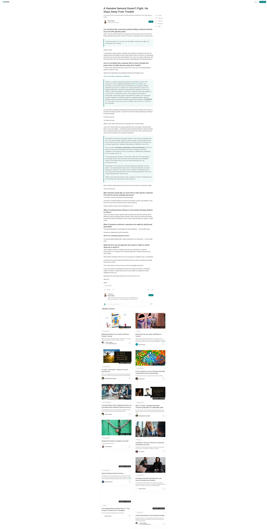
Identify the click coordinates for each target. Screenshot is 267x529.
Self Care (139, 331)
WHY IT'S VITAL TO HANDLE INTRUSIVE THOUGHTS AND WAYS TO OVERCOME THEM (149, 406)
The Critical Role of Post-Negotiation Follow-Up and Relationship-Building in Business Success (116, 406)
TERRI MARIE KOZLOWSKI (144, 416)
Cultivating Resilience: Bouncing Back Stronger (150, 515)
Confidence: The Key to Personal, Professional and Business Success (150, 443)
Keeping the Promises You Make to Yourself (115, 441)
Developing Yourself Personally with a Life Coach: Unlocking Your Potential (149, 479)
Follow (151, 21)
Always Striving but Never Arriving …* (113, 473)
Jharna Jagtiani (108, 414)
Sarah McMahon (108, 446)
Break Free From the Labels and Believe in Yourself (148, 335)
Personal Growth (108, 285)
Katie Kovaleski (142, 488)
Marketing (139, 439)
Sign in (256, 1)
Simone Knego (142, 344)
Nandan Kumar (108, 516)
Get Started (262, 1)
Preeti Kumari (142, 378)
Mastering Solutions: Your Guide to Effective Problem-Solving (115, 335)
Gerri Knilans (141, 451)
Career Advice (140, 512)
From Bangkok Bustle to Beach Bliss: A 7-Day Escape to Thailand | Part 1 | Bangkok (116, 509)
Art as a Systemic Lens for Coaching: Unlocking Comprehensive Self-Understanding (150, 372)
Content (104, 505)
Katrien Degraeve (109, 481)
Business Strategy (106, 402)
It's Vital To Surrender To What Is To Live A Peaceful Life (115, 370)
